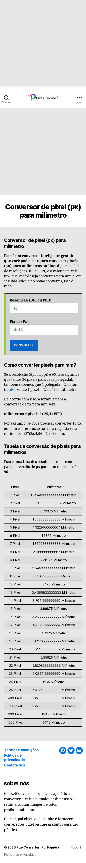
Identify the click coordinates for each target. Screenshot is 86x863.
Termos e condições (21, 750)
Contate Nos (14, 765)
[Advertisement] (43, 43)
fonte (9, 389)
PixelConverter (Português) (37, 847)
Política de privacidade (14, 757)
